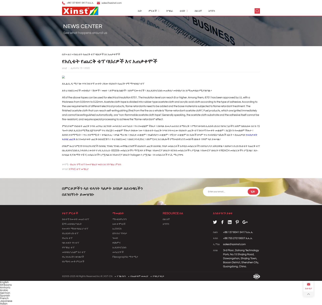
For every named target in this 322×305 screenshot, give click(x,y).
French (4, 298)
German (5, 293)
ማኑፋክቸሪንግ (119, 219)
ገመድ (115, 238)
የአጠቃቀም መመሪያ (139, 276)
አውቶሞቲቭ (118, 224)
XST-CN (108, 276)
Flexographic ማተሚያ (125, 257)
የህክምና (116, 242)
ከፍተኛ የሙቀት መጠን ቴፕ (75, 219)
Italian (3, 303)
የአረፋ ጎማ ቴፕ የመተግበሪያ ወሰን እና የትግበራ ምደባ (95, 164)
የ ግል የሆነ (121, 276)
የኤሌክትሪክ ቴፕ (70, 233)
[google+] (245, 222)
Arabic (4, 290)
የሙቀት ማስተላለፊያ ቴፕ (75, 228)
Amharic (5, 287)
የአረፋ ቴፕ (67, 238)
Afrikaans (6, 285)
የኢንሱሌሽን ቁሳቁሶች (73, 257)
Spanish (5, 295)
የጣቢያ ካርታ (158, 276)
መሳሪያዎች (118, 252)
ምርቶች (153, 11)
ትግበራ (169, 11)
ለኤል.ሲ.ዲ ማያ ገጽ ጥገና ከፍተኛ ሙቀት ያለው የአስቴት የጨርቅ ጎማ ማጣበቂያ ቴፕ (103, 83)
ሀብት (182, 11)
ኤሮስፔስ (116, 228)
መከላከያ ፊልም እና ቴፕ (74, 252)
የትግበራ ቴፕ (68, 247)
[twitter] (215, 222)
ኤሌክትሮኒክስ (119, 247)
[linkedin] (229, 222)
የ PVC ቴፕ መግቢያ (79, 169)
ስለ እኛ (198, 11)
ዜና (70, 54)
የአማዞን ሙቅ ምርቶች (73, 261)
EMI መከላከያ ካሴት (72, 224)
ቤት (140, 11)
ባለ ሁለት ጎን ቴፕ (70, 242)
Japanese (6, 301)
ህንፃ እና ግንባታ (119, 233)
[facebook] (222, 222)
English (4, 282)
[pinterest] (237, 222)
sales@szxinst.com (112, 3)
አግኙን (211, 11)
